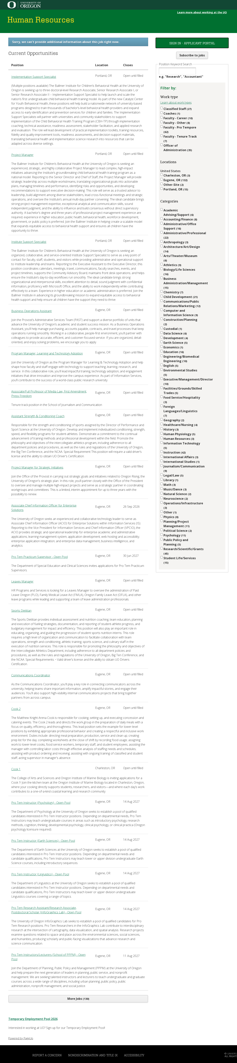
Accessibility (134, 1055)
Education (173, 352)
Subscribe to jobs (192, 55)
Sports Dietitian (21, 611)
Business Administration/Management (182, 283)
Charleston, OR (176, 175)
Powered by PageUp (20, 1038)
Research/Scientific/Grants (182, 551)
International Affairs (180, 457)
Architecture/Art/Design (181, 249)
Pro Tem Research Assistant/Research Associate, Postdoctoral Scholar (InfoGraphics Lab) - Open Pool (46, 910)
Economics (172, 347)
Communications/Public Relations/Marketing (181, 303)
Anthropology (175, 242)
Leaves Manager (22, 581)
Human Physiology (178, 434)
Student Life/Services (179, 560)
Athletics (171, 265)
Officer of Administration (177, 148)
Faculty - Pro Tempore (179, 129)
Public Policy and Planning (175, 542)
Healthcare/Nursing (180, 425)
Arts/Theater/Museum (180, 258)
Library (170, 480)
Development (175, 338)
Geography (173, 420)
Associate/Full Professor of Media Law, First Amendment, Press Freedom (49, 393)
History (170, 429)
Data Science (174, 333)
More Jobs (77, 999)
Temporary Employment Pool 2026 (33, 1019)
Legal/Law (173, 475)
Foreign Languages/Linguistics (180, 411)
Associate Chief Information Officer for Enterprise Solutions (43, 507)
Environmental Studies (180, 372)
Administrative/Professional (182, 235)
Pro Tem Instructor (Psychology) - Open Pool (40, 803)
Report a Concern (47, 1055)
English (170, 366)
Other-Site (173, 185)
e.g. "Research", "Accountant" (181, 77)
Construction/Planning (180, 322)
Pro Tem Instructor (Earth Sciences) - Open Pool (43, 841)
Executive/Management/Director (182, 381)
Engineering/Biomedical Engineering (181, 359)
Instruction (174, 452)
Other (169, 512)
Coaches (171, 113)
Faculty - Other (176, 123)
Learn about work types (176, 102)
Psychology (174, 535)
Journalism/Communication (182, 468)
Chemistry (172, 292)
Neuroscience (175, 499)
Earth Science (175, 343)
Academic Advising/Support (178, 212)
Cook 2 (16, 709)
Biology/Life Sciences (179, 272)
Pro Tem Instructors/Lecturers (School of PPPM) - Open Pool (48, 957)
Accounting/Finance (179, 219)
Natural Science (176, 494)
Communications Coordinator (30, 675)
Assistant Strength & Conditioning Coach (37, 416)
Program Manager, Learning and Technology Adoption (47, 353)
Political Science (177, 531)
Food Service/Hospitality (181, 399)
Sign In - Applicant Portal (192, 43)
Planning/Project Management (176, 524)
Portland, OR (175, 189)
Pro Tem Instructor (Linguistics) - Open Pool (40, 874)
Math (169, 485)
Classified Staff (177, 109)
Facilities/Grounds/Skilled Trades (182, 390)
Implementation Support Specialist (33, 77)
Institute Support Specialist (28, 242)
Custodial (172, 329)
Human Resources (178, 439)
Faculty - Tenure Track (180, 138)
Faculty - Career (177, 118)
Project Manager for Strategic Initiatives (37, 467)
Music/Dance (174, 489)
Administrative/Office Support (179, 226)
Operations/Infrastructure (182, 505)
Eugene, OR (175, 180)
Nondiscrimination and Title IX (93, 1055)
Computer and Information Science (180, 313)
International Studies (181, 462)
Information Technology (181, 445)
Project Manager (22, 155)
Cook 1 (16, 769)
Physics (170, 517)
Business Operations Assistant (31, 311)
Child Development (180, 297)
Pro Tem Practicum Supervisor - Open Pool (39, 557)
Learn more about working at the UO (202, 12)
